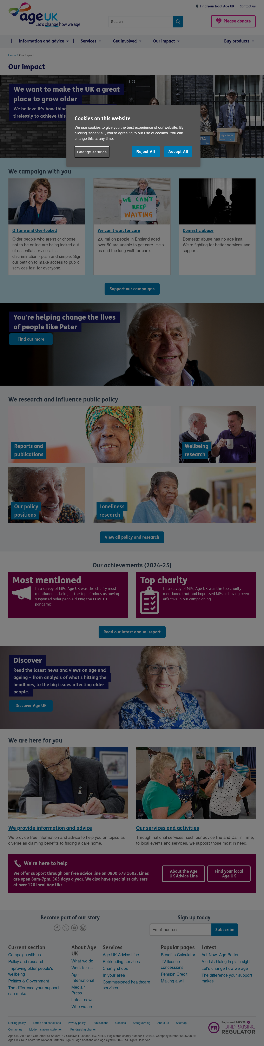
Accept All (178, 151)
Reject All (145, 151)
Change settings (92, 151)
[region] (133, 136)
